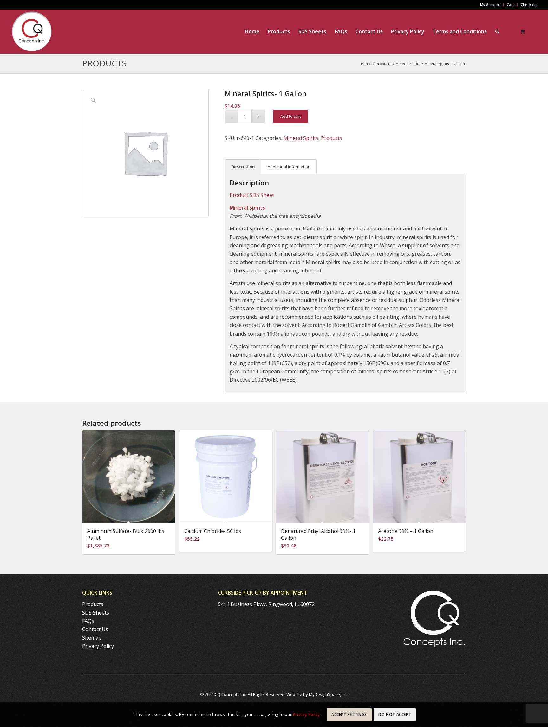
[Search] (497, 31)
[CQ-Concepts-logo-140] (31, 31)
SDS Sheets (95, 612)
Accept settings (349, 714)
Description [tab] (243, 167)
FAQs (88, 620)
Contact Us (95, 629)
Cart (510, 4)
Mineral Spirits (301, 138)
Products (104, 63)
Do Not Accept (394, 714)
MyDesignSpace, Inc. (328, 694)
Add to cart (290, 116)
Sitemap (91, 637)
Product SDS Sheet (252, 194)
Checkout (529, 4)
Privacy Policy (98, 646)
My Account (490, 4)
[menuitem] (490, 4)
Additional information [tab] (289, 167)
